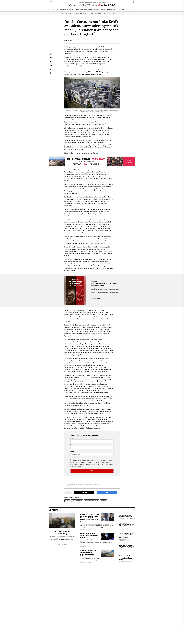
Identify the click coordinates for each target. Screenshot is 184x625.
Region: (72, 451)
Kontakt (124, 2)
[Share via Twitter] (51, 54)
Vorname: (73, 444)
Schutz (107, 409)
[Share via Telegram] (51, 61)
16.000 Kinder (72, 325)
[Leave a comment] (51, 69)
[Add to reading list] (51, 73)
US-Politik (67, 500)
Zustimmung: (74, 458)
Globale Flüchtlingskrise (77, 500)
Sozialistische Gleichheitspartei (81, 13)
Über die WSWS (107, 13)
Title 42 (106, 312)
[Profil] (133, 2)
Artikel (108, 396)
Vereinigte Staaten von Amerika (91, 500)
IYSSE (91, 13)
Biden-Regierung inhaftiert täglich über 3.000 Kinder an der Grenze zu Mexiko (83, 484)
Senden (92, 470)
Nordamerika (103, 500)
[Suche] (130, 10)
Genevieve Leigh (68, 40)
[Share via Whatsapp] (51, 58)
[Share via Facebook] (51, 50)
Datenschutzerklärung (85, 462)
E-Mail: (72, 438)
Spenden (121, 13)
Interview (73, 140)
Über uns (129, 2)
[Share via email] (51, 65)
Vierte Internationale (66, 13)
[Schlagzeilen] (57, 10)
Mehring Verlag (98, 13)
